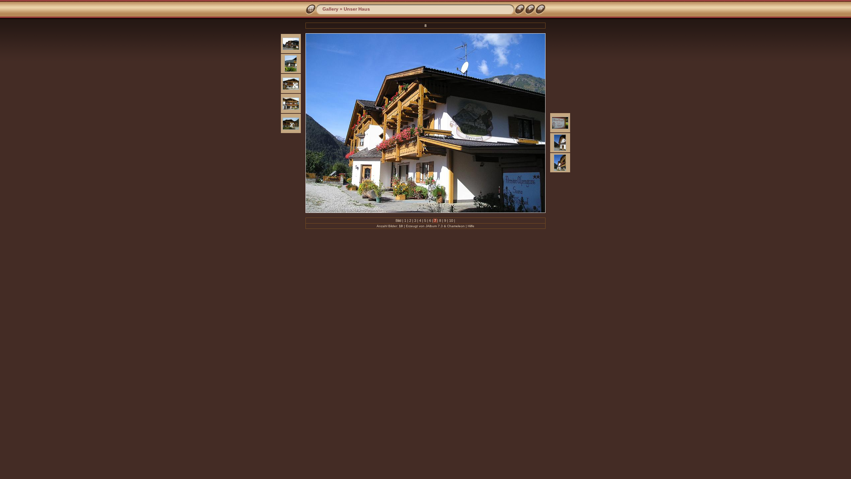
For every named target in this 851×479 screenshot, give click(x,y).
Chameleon (456, 226)
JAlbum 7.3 (434, 226)
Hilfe (471, 226)
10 (451, 221)
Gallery (330, 9)
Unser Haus (357, 9)
